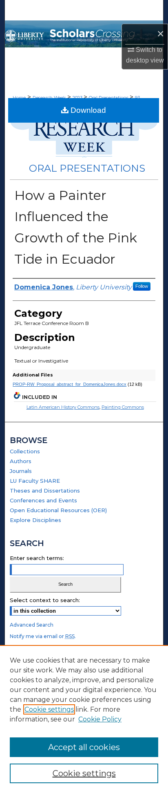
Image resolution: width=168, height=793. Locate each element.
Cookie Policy (100, 719)
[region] (84, 719)
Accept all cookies (84, 747)
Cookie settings (49, 709)
